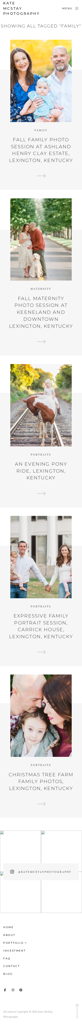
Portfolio (13, 942)
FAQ (7, 958)
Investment (14, 950)
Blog (8, 973)
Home (8, 927)
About (9, 935)
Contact (11, 966)
